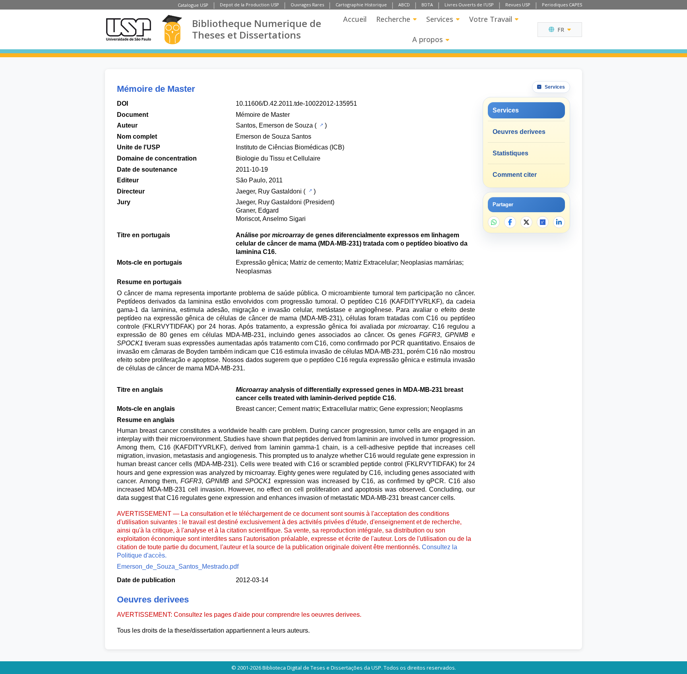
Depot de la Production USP (249, 4)
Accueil (355, 19)
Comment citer (515, 174)
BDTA (427, 4)
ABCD (404, 4)
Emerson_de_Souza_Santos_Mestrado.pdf (178, 566)
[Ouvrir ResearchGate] (543, 222)
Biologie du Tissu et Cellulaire (278, 158)
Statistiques (510, 153)
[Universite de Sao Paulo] (128, 29)
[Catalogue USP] (320, 125)
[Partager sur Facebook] (510, 222)
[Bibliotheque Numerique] (172, 30)
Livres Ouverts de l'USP (469, 4)
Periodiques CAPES (562, 4)
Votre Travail (490, 19)
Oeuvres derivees (519, 131)
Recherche (393, 19)
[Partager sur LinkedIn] (559, 222)
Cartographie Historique (361, 4)
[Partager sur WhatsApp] (494, 222)
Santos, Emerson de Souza (274, 125)
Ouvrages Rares (307, 4)
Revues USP (517, 4)
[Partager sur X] (526, 222)
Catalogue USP (193, 5)
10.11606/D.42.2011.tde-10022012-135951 (296, 103)
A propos (427, 39)
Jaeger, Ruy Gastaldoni (269, 191)
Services (439, 19)
